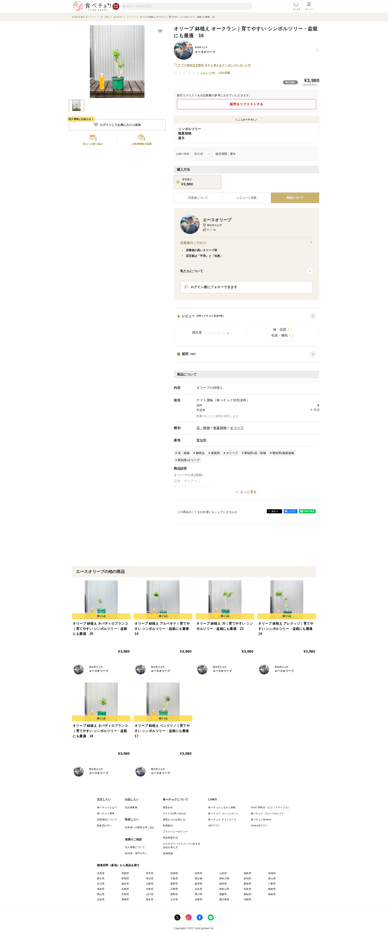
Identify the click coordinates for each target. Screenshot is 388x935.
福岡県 (272, 894)
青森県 (125, 873)
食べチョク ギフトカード (222, 819)
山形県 (223, 873)
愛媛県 (223, 894)
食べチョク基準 (106, 813)
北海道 (100, 873)
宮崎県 (198, 899)
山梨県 (149, 883)
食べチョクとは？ (107, 807)
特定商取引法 (170, 837)
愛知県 (201, 440)
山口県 (149, 894)
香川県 (198, 894)
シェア (291, 511)
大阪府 (149, 889)
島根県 (272, 889)
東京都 (198, 878)
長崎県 (125, 899)
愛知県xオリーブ (188, 460)
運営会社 (168, 807)
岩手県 (149, 873)
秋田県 (198, 873)
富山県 (272, 878)
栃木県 (100, 878)
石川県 (100, 883)
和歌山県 (224, 889)
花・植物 (203, 428)
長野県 (174, 883)
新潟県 (247, 878)
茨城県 (272, 873)
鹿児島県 (224, 899)
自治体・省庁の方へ (136, 853)
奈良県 (198, 889)
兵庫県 (174, 889)
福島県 (247, 873)
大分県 (174, 899)
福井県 (125, 883)
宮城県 (174, 873)
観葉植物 (220, 428)
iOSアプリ (214, 825)
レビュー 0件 (207, 72)
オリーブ (237, 428)
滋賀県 (100, 889)
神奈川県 (224, 878)
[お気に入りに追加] (160, 31)
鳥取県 (247, 889)
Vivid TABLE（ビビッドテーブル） (270, 807)
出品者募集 (131, 807)
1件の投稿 (224, 72)
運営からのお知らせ (174, 819)
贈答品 (200, 453)
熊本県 (149, 899)
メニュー (309, 9)
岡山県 (100, 894)
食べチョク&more (261, 819)
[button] (246, 327)
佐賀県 (100, 899)
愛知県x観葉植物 (283, 453)
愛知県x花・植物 (255, 453)
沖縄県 (247, 899)
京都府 (125, 889)
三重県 (272, 883)
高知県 (247, 894)
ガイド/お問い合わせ (174, 813)
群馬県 (125, 878)
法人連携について (135, 847)
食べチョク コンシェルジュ (223, 813)
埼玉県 (149, 878)
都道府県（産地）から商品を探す (118, 865)
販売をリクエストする (246, 104)
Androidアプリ (259, 825)
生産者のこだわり (193, 242)
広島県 (125, 894)
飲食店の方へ (104, 825)
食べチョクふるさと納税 (222, 807)
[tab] (246, 198)
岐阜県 (198, 883)
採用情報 (168, 853)
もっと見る (248, 492)
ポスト (274, 511)
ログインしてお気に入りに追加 (120, 124)
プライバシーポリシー (175, 831)
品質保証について (107, 819)
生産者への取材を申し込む (140, 827)
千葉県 (174, 878)
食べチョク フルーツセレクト (267, 813)
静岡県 (223, 883)
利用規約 (168, 825)
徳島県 (174, 894)
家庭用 (215, 453)
